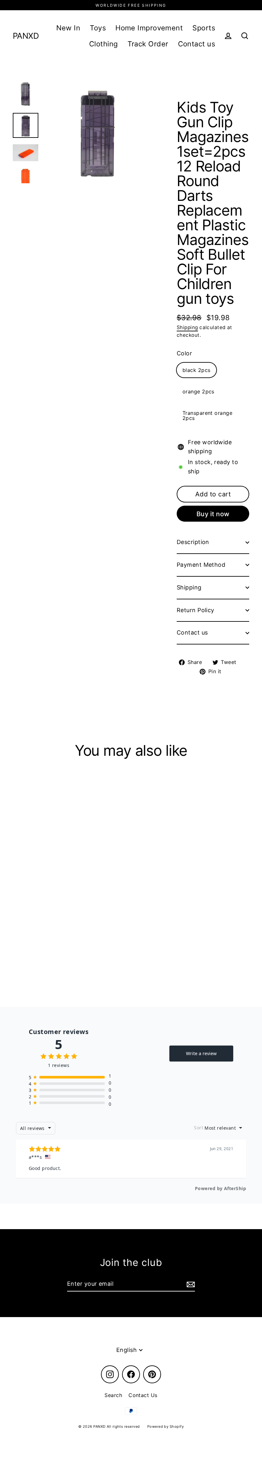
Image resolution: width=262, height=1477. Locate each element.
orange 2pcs (198, 391)
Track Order (147, 44)
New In (68, 28)
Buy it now (213, 514)
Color (184, 353)
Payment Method (201, 564)
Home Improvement (149, 28)
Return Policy (195, 610)
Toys (98, 28)
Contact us (196, 44)
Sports (203, 28)
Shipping (187, 327)
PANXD (26, 36)
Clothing (103, 44)
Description (193, 542)
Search (113, 1395)
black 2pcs (196, 370)
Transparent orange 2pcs (207, 415)
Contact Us (143, 1395)
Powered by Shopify (165, 1426)
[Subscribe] (190, 1284)
